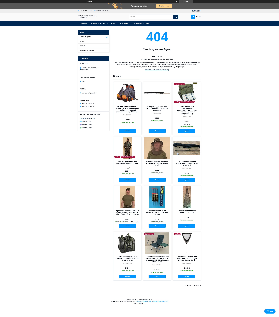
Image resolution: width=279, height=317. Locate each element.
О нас (113, 23)
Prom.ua (149, 299)
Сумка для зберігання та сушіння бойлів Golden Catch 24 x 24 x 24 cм (127, 258)
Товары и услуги (98, 23)
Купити (127, 131)
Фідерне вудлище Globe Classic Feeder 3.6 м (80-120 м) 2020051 (157, 108)
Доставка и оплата (140, 23)
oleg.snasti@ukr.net (88, 118)
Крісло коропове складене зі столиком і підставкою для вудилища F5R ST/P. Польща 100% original (157, 259)
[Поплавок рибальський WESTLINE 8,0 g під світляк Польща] (157, 197)
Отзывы (83, 46)
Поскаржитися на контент (143, 301)
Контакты (124, 23)
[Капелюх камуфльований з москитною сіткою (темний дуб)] (157, 148)
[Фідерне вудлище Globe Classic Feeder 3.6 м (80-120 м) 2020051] (157, 93)
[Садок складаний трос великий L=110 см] (187, 197)
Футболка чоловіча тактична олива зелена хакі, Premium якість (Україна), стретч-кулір (127, 212)
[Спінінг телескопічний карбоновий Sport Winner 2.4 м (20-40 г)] (187, 148)
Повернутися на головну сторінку (157, 70)
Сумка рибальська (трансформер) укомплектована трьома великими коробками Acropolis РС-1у (186, 110)
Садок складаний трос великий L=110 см (187, 211)
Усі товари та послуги (191, 285)
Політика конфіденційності (160, 301)
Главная (83, 23)
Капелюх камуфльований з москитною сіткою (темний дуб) (157, 163)
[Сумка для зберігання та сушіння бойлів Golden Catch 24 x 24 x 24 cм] (127, 243)
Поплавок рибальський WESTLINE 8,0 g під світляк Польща (157, 212)
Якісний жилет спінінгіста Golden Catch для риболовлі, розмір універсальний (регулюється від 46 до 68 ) (127, 109)
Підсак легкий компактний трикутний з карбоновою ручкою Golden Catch (186, 258)
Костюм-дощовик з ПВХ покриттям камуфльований (127, 162)
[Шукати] (175, 17)
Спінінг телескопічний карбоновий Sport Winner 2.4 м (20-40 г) (186, 163)
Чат (271, 311)
